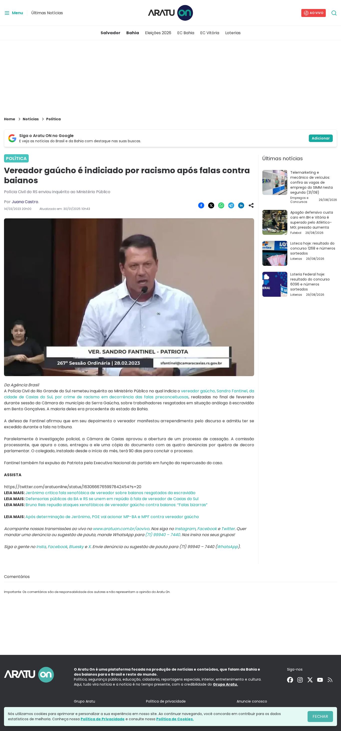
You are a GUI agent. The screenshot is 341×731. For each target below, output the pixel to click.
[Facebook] (290, 680)
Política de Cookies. (175, 719)
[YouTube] (320, 680)
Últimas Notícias (47, 13)
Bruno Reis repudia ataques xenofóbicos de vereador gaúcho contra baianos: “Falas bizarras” (116, 505)
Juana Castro (25, 202)
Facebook (207, 529)
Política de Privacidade (103, 719)
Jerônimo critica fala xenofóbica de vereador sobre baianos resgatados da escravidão (110, 493)
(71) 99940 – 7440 (162, 535)
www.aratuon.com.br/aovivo (121, 529)
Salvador (110, 33)
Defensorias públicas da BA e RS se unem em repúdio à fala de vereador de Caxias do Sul (111, 499)
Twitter (228, 529)
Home (9, 119)
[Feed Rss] (330, 680)
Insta (41, 547)
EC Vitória (209, 33)
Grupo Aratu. (225, 684)
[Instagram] (300, 680)
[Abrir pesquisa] (334, 13)
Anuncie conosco (252, 701)
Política (53, 119)
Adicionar (321, 138)
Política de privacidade (166, 701)
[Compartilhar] (251, 205)
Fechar (320, 716)
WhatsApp (227, 547)
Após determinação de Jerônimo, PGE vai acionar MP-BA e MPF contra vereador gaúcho (112, 517)
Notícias (31, 119)
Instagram (185, 529)
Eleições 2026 (158, 33)
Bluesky (76, 547)
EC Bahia (185, 33)
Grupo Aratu (84, 701)
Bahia (132, 33)
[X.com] (310, 680)
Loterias (233, 33)
